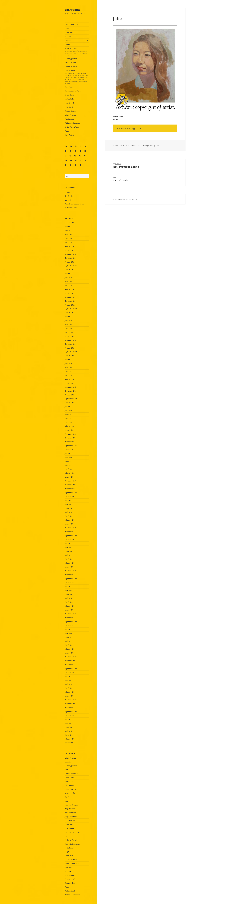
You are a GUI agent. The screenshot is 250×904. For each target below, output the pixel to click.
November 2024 (70, 301)
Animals (68, 40)
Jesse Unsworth (70, 813)
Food (66, 801)
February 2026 (70, 246)
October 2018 (70, 575)
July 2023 (68, 360)
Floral (67, 797)
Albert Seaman (70, 115)
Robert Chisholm (71, 860)
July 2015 (68, 719)
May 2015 (68, 727)
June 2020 (68, 504)
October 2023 (70, 348)
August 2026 (69, 223)
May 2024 (68, 324)
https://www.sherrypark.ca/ (129, 128)
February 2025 (70, 289)
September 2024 (71, 309)
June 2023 (68, 364)
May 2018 (68, 594)
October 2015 (70, 708)
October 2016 (70, 665)
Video (67, 131)
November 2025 (70, 258)
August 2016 (69, 672)
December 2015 (70, 700)
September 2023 (71, 352)
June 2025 (68, 278)
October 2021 (70, 442)
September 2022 (71, 399)
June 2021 (68, 457)
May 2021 (68, 461)
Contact (67, 28)
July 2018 (68, 586)
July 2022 (68, 407)
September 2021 (71, 446)
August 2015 (69, 715)
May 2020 (68, 508)
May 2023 (68, 367)
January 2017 (69, 653)
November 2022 (70, 391)
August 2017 (69, 625)
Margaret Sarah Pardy (73, 91)
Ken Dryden (69, 196)
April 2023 (68, 371)
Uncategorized (70, 883)
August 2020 (69, 496)
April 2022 (68, 418)
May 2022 (68, 414)
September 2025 (71, 266)
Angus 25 (68, 200)
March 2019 (69, 559)
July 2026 (68, 227)
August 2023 (69, 356)
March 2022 (69, 422)
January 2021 (69, 477)
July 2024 (68, 317)
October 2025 (70, 262)
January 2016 (69, 696)
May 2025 (68, 281)
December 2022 (70, 387)
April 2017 (68, 641)
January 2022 (69, 430)
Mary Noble (69, 87)
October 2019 (70, 532)
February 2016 (70, 692)
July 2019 (68, 543)
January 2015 (69, 743)
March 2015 (69, 735)
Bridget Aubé (69, 781)
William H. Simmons (72, 123)
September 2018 (71, 579)
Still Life (68, 36)
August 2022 (69, 403)
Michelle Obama (71, 208)
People (67, 44)
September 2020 (71, 493)
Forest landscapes (71, 805)
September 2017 (71, 622)
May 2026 (68, 235)
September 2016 (71, 668)
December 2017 (70, 614)
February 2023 (70, 379)
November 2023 (70, 344)
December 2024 (70, 297)
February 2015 (70, 739)
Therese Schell (70, 111)
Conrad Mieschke (71, 67)
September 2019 (71, 536)
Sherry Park (69, 95)
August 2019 (69, 539)
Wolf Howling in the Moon (74, 204)
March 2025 (69, 285)
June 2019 (68, 547)
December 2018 (70, 571)
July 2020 (68, 500)
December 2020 (70, 481)
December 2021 (70, 434)
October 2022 (70, 395)
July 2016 (68, 676)
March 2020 (69, 516)
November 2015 (70, 704)
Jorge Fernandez (71, 817)
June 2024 (68, 321)
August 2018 (69, 582)
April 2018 (68, 598)
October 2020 (70, 489)
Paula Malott (69, 848)
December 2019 (70, 528)
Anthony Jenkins (71, 59)
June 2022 (68, 410)
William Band (70, 891)
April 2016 (68, 684)
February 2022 (70, 426)
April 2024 (68, 328)
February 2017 (70, 649)
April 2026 (68, 238)
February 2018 (70, 606)
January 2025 (69, 293)
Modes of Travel (76, 51)
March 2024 (69, 332)
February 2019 (70, 563)
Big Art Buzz (72, 9)
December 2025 (70, 254)
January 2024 (69, 336)
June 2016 (68, 680)
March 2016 (69, 688)
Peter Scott (69, 107)
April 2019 (68, 555)
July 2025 (68, 274)
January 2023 (69, 383)
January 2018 (69, 610)
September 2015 (71, 711)
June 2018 (68, 590)
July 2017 (68, 629)
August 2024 (69, 313)
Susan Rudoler (70, 103)
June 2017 (68, 633)
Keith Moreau (76, 77)
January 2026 (69, 250)
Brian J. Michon (70, 63)
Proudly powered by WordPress (125, 199)
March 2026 (69, 242)
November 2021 (70, 438)
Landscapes (69, 32)
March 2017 (69, 645)
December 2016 (70, 657)
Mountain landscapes (72, 844)
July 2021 (68, 453)
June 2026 (68, 231)
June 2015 (68, 723)
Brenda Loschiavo (71, 774)
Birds (66, 770)
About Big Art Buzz (72, 24)
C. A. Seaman (69, 119)
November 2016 (70, 661)
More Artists (69, 135)
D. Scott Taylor (70, 793)
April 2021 (68, 465)
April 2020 (68, 512)
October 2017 (70, 618)
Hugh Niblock (70, 809)
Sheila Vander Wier (72, 127)
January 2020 (69, 524)
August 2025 (69, 270)
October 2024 (70, 305)
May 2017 (68, 637)
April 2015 (68, 731)
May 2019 (68, 551)
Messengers (69, 192)
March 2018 (69, 602)
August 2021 (69, 450)
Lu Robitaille (69, 99)
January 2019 (69, 567)
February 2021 (70, 473)
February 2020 (70, 520)
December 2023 (70, 340)
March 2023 (69, 375)
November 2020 (70, 485)
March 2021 (69, 469)
